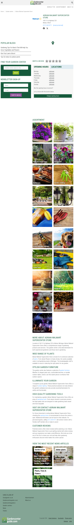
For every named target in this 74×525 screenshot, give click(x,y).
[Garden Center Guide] (37, 2)
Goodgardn (61, 518)
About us (70, 7)
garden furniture (64, 370)
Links (70, 521)
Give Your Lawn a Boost (8, 53)
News (4, 508)
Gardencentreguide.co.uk (10, 500)
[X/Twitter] (47, 28)
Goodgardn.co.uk (8, 498)
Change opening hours (53, 96)
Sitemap (66, 521)
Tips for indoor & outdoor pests (10, 57)
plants (36, 359)
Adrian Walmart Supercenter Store (23, 11)
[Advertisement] (16, 27)
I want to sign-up (16, 95)
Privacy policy (68, 518)
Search (16, 73)
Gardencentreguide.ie (9, 503)
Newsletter (51, 7)
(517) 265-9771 (47, 25)
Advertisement (61, 7)
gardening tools (41, 399)
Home (2, 11)
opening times (44, 415)
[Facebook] (44, 28)
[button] (53, 43)
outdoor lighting (42, 386)
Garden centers (9, 11)
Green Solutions (53, 518)
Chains (5, 511)
